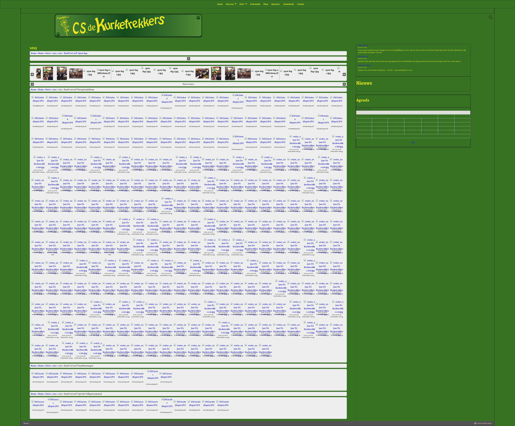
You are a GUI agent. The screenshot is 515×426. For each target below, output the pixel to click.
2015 (54, 53)
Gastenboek (288, 4)
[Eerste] (32, 74)
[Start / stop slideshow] (188, 58)
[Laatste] (344, 74)
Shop (265, 4)
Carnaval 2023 (363, 45)
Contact (300, 4)
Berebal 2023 (363, 56)
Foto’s (242, 4)
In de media (255, 4)
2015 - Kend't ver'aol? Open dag (72, 53)
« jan (412, 142)
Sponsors (275, 4)
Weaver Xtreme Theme (484, 423)
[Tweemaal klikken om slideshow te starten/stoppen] (188, 73)
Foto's (48, 53)
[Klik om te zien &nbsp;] (48, 73)
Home (220, 4)
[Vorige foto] (32, 84)
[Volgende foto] (344, 84)
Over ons (230, 4)
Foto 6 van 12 (188, 84)
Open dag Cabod (364, 65)
